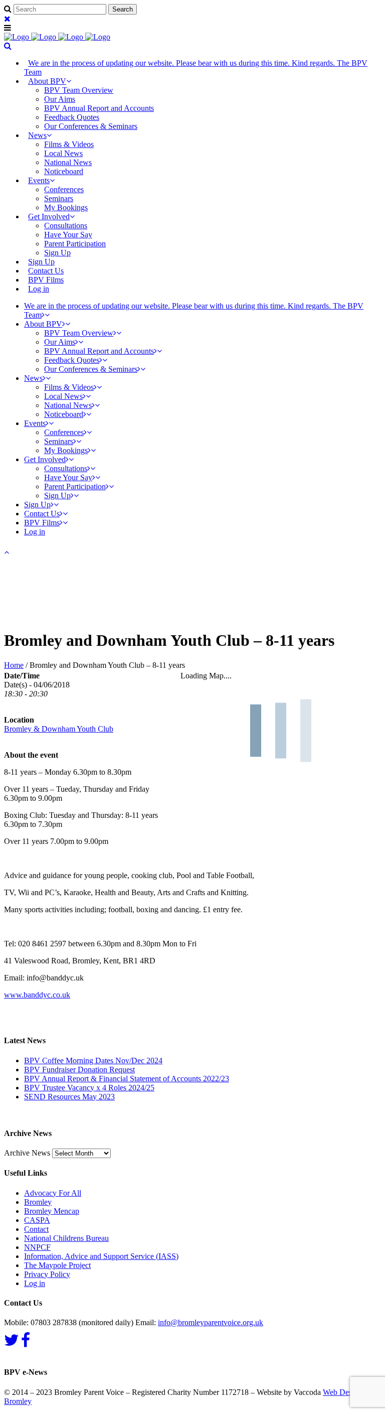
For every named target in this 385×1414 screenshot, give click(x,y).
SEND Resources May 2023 (69, 1096)
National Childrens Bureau (66, 1238)
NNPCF (37, 1247)
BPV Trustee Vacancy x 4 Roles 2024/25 (89, 1087)
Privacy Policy (47, 1274)
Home (14, 665)
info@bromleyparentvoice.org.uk (210, 1322)
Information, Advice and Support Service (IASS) (101, 1256)
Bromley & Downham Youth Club (58, 729)
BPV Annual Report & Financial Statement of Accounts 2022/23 (126, 1078)
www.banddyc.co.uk (37, 995)
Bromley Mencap (51, 1211)
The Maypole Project (57, 1265)
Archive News (27, 1153)
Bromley (38, 1202)
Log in (38, 289)
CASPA (37, 1220)
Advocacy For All (52, 1193)
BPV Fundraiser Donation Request (79, 1069)
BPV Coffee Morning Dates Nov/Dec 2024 (93, 1060)
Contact (36, 1229)
